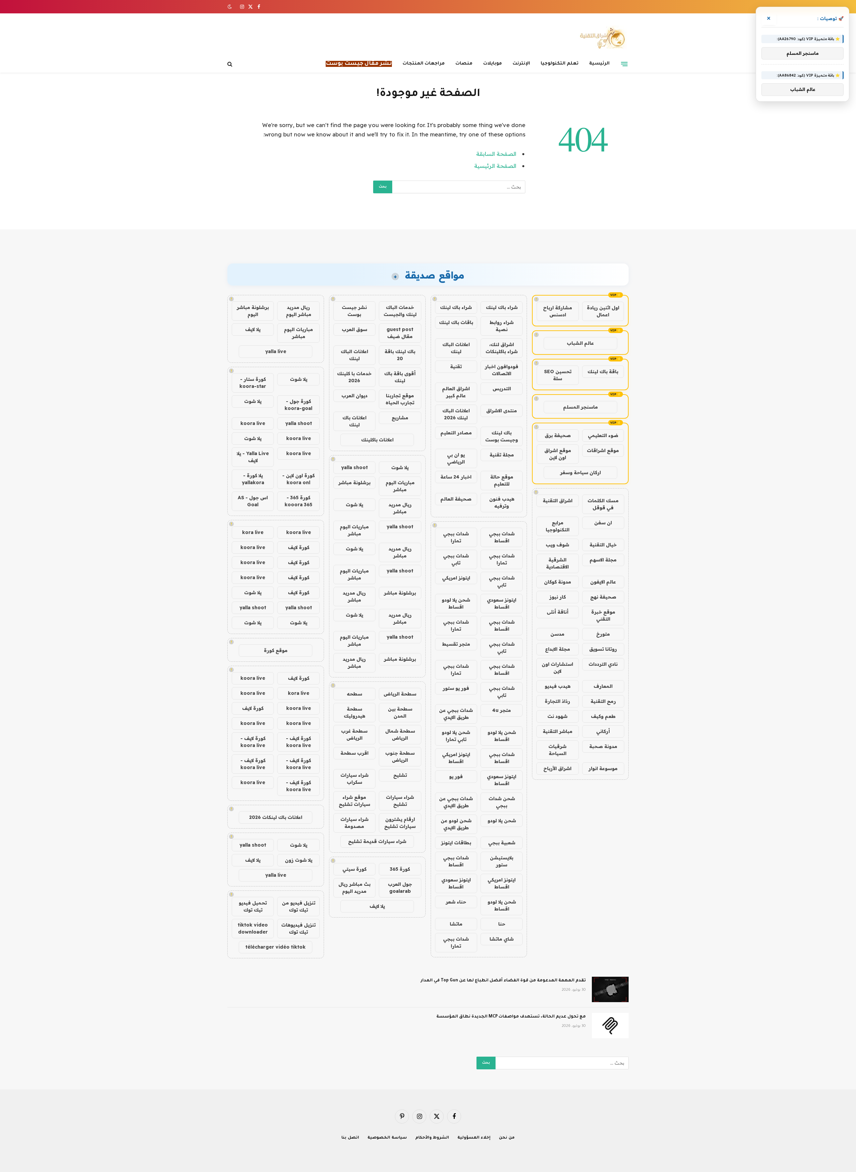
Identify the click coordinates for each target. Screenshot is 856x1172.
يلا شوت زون (298, 860)
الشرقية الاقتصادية (557, 563)
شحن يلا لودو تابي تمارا (456, 735)
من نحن (507, 1138)
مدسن (557, 634)
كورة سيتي (354, 869)
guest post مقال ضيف (400, 332)
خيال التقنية (603, 545)
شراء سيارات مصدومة (354, 822)
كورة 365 (400, 869)
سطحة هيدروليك (354, 712)
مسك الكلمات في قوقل (603, 504)
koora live (252, 423)
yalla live (275, 351)
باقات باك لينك (456, 322)
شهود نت (557, 716)
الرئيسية (599, 63)
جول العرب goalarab (400, 887)
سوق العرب (354, 329)
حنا (501, 924)
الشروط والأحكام (432, 1138)
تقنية (456, 366)
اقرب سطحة (354, 753)
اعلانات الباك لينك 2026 (456, 414)
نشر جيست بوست (354, 310)
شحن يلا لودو (502, 821)
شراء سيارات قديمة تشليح (377, 841)
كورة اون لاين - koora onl (298, 479)
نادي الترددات (603, 664)
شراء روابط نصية (502, 325)
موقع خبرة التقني (603, 615)
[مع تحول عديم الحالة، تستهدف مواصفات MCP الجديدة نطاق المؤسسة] (610, 1025)
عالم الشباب (580, 343)
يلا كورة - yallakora (253, 479)
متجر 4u (501, 710)
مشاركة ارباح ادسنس (557, 311)
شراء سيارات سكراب (354, 778)
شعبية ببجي (501, 843)
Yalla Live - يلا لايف (253, 456)
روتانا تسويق (603, 649)
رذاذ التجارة (557, 701)
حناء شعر (456, 902)
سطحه (354, 694)
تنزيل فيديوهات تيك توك (298, 928)
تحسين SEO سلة (557, 375)
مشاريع (400, 418)
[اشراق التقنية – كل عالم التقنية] (601, 38)
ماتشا (456, 924)
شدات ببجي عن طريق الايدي (456, 713)
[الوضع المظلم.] (230, 6)
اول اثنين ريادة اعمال (603, 311)
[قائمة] (624, 64)
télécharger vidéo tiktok (275, 947)
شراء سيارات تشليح (400, 800)
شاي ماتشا (502, 939)
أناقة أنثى (557, 612)
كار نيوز (557, 597)
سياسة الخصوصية (387, 1138)
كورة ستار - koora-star (252, 382)
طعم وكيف (603, 716)
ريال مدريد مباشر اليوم (298, 310)
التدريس (502, 389)
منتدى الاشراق (501, 411)
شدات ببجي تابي (456, 559)
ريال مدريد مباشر (400, 508)
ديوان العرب (354, 396)
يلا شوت (400, 467)
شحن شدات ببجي (502, 802)
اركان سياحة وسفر (580, 472)
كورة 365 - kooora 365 (298, 501)
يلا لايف (377, 906)
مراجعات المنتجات (424, 63)
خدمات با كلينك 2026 (354, 377)
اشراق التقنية (557, 501)
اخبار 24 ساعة (455, 477)
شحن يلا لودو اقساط (456, 603)
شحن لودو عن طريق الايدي (456, 824)
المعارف (603, 686)
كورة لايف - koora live (298, 741)
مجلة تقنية (502, 455)
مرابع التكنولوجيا (557, 526)
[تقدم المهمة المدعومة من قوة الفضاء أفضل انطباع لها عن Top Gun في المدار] (610, 989)
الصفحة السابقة (496, 153)
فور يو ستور (456, 688)
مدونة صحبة (603, 746)
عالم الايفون (603, 582)
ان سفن (603, 523)
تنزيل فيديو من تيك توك (298, 906)
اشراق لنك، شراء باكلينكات (502, 347)
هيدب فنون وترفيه (501, 502)
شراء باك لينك (502, 307)
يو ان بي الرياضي (456, 458)
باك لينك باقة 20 (400, 354)
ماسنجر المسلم (580, 407)
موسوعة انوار (603, 768)
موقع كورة (276, 650)
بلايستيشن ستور (501, 861)
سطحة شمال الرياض (400, 734)
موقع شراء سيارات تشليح (354, 800)
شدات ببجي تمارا (456, 537)
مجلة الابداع (557, 649)
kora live (252, 532)
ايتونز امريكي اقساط (456, 757)
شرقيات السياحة (557, 749)
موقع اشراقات (603, 450)
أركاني (603, 731)
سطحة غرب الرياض (354, 734)
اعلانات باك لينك (354, 421)
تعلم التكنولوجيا (559, 63)
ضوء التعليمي (603, 435)
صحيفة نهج (603, 597)
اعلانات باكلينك (377, 440)
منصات (463, 63)
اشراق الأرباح (557, 768)
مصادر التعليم (456, 433)
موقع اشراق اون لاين (557, 453)
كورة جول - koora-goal (298, 404)
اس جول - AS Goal (253, 501)
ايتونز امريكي (456, 578)
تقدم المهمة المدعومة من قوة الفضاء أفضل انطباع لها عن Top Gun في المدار (503, 980)
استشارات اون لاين (557, 667)
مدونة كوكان (557, 582)
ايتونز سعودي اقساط (501, 603)
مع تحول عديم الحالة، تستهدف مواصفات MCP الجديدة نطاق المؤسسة (511, 1017)
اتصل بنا (350, 1138)
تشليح (400, 775)
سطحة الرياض (400, 694)
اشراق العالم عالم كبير (456, 392)
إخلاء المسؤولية (474, 1138)
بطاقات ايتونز (456, 843)
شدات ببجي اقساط (502, 537)
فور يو (456, 776)
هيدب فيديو (557, 686)
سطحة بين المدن (400, 712)
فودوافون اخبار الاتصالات (501, 370)
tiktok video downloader (253, 928)
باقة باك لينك (602, 371)
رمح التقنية (603, 701)
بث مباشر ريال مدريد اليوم (354, 887)
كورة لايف (298, 547)
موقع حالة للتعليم (501, 480)
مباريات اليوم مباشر (400, 486)
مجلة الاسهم (603, 560)
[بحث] (230, 64)
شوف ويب (557, 545)
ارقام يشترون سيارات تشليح (400, 822)
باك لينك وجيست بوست (501, 436)
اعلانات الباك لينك (456, 347)
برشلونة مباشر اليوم (253, 310)
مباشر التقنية (557, 731)
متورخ (603, 634)
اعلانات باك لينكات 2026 (275, 817)
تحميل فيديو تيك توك (253, 906)
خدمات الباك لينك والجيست (400, 310)
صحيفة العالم (455, 499)
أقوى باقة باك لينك (400, 377)
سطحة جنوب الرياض (400, 756)
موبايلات (492, 63)
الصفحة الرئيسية (495, 165)
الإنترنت (521, 63)
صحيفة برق (558, 435)
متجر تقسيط (456, 644)
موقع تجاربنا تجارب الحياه (400, 399)
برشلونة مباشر (354, 483)
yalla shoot (354, 467)
